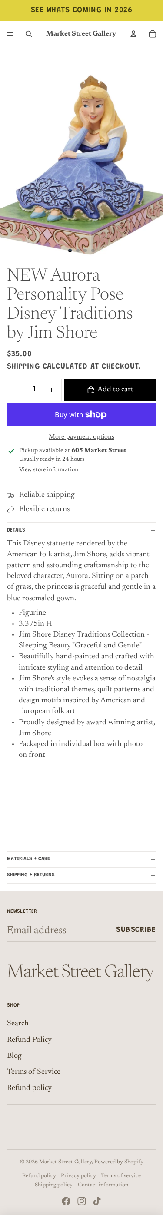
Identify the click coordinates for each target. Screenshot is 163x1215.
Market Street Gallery (65, 1162)
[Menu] (10, 34)
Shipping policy (54, 1185)
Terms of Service (33, 1072)
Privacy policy (78, 1176)
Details (16, 530)
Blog (14, 1056)
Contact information (103, 1185)
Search (18, 1023)
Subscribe (136, 930)
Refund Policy (29, 1040)
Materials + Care (28, 859)
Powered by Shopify (118, 1162)
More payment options (81, 437)
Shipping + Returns (31, 875)
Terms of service (121, 1176)
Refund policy (29, 1088)
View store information (48, 469)
